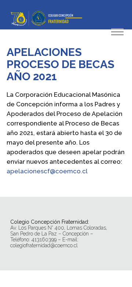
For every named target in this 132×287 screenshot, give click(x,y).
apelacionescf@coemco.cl (47, 171)
